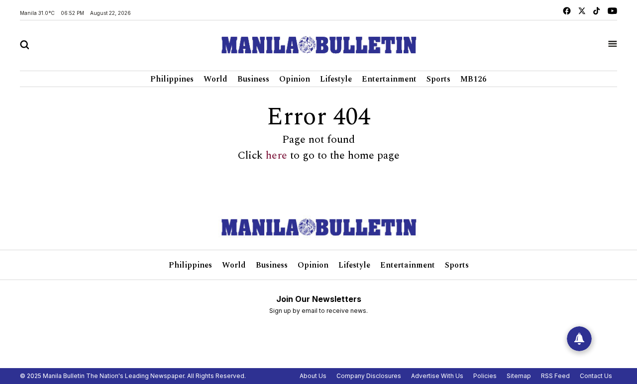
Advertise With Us (437, 376)
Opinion (294, 79)
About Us (313, 376)
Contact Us (596, 376)
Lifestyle (336, 79)
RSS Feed (555, 376)
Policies (485, 376)
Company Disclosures (368, 376)
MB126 (473, 79)
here (276, 156)
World (215, 79)
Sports (438, 79)
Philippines (172, 79)
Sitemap (519, 376)
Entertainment (389, 79)
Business (253, 79)
